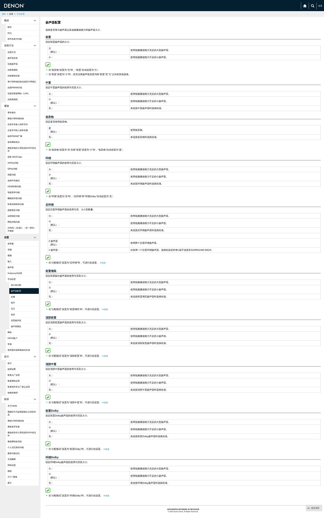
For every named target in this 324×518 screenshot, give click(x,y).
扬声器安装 (13, 58)
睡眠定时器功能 (15, 198)
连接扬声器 (13, 64)
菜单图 (11, 244)
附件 (10, 27)
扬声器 (11, 267)
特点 (10, 33)
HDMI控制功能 (14, 186)
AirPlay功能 (13, 163)
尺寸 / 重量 (12, 477)
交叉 (13, 309)
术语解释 (12, 459)
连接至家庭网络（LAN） (19, 93)
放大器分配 (16, 285)
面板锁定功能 (14, 210)
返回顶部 (315, 508)
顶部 (4, 14)
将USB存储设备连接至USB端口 (22, 82)
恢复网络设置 (14, 381)
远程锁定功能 (14, 216)
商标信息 (12, 465)
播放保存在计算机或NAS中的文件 (22, 434)
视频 (10, 255)
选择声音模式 (14, 180)
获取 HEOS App (15, 157)
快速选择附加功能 (16, 204)
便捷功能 (12, 175)
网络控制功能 (14, 222)
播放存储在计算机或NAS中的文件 (22, 149)
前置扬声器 (16, 320)
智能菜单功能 (14, 192)
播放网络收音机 (15, 441)
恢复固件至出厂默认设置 (19, 387)
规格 (10, 471)
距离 (13, 297)
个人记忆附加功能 (16, 447)
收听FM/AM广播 (15, 136)
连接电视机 (13, 70)
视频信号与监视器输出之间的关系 (22, 413)
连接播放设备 (14, 76)
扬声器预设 (16, 326)
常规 (10, 344)
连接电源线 (13, 99)
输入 (10, 261)
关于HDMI (12, 406)
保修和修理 (13, 393)
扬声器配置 (16, 291)
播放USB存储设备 (16, 118)
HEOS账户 (12, 338)
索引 (10, 483)
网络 (10, 332)
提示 (10, 363)
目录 (320, 6)
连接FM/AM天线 (15, 87)
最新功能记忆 (14, 453)
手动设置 (21, 14)
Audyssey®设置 (15, 273)
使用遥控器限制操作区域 (19, 350)
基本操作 (12, 112)
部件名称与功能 (15, 39)
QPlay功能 (12, 169)
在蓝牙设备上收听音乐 (18, 124)
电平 (13, 303)
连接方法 (12, 52)
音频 (10, 249)
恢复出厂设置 (14, 375)
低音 (13, 314)
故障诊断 (12, 369)
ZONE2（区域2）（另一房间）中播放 (22, 229)
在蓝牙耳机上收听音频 (18, 130)
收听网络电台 (14, 142)
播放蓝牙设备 (14, 427)
